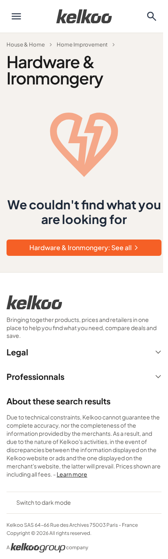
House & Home (26, 44)
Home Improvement (82, 44)
